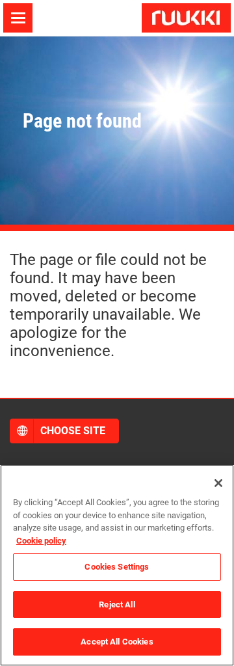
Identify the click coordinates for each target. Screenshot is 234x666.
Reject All (117, 604)
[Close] (218, 483)
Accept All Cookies (117, 641)
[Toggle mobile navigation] (17, 18)
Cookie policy (41, 541)
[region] (117, 565)
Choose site (72, 430)
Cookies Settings (116, 567)
